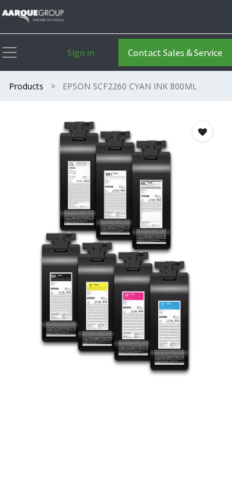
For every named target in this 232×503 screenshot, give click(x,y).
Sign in (81, 52)
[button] (202, 131)
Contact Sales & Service (175, 52)
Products (26, 86)
